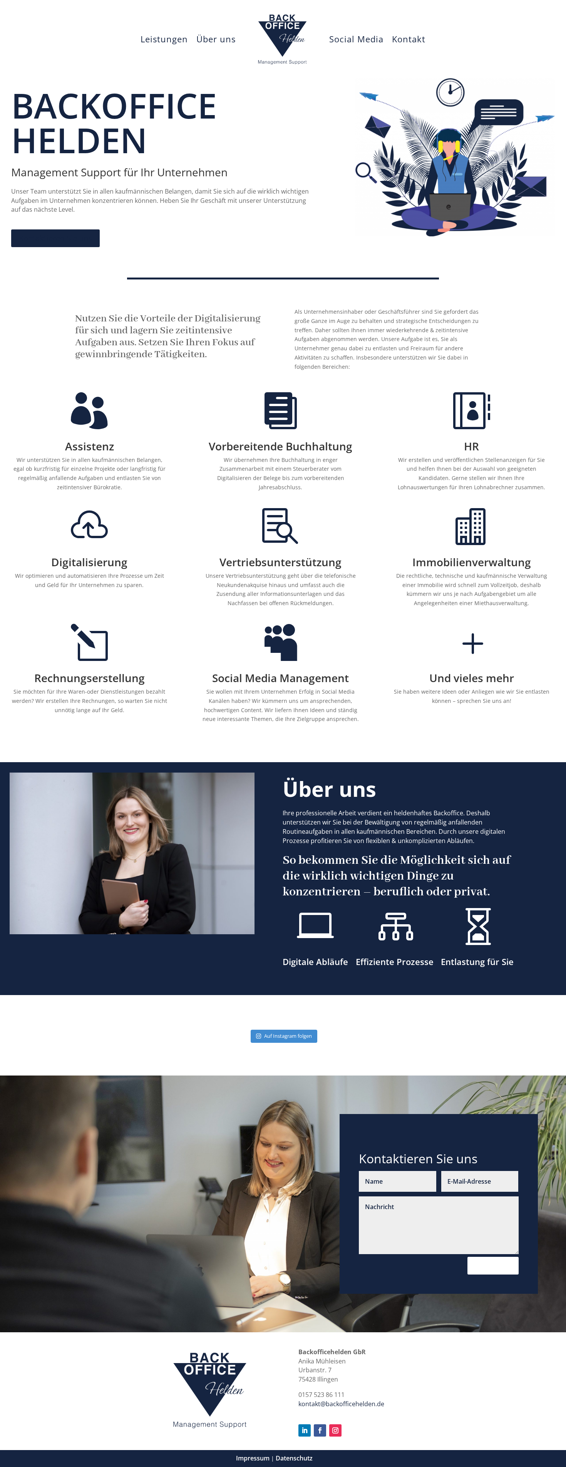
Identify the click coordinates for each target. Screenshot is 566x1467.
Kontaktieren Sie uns (55, 238)
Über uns (216, 39)
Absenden (493, 1265)
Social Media (356, 39)
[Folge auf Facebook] (320, 1430)
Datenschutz (294, 1458)
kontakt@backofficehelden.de (341, 1404)
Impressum (253, 1458)
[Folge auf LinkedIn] (304, 1430)
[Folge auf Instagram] (335, 1430)
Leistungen (164, 39)
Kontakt (408, 39)
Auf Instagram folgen (288, 1035)
